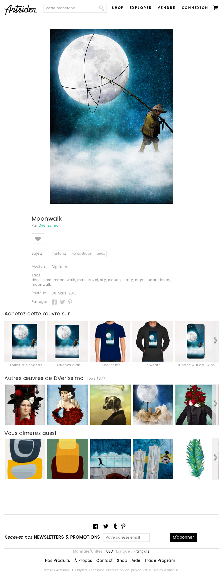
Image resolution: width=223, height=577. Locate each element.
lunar (151, 280)
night (140, 280)
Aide (136, 561)
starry (128, 280)
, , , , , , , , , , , (101, 282)
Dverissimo (49, 226)
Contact (104, 561)
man (81, 280)
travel (93, 280)
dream (164, 280)
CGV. (148, 570)
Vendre (166, 7)
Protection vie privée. (124, 570)
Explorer (141, 7)
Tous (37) (95, 379)
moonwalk (41, 284)
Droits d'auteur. (166, 570)
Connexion (195, 7)
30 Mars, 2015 (64, 293)
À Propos (83, 561)
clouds (114, 280)
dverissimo (42, 280)
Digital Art (61, 267)
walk (71, 280)
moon (59, 280)
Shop (118, 7)
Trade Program (160, 561)
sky (103, 280)
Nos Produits (57, 561)
